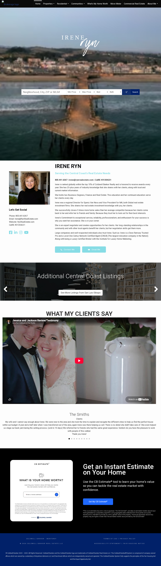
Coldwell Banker (35, 538)
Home (38, 4)
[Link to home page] (11, 4)
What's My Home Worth (97, 4)
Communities (78, 5)
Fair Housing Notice (134, 543)
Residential (63, 5)
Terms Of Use (110, 538)
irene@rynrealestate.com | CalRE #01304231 (90, 180)
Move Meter (115, 4)
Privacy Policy (128, 538)
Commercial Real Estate (134, 4)
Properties (49, 5)
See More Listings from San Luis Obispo (80, 292)
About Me (153, 5)
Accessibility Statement (107, 543)
